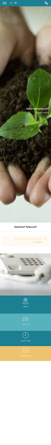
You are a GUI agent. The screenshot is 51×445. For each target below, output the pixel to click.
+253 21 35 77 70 (23, 329)
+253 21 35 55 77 (23, 327)
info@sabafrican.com (25, 358)
